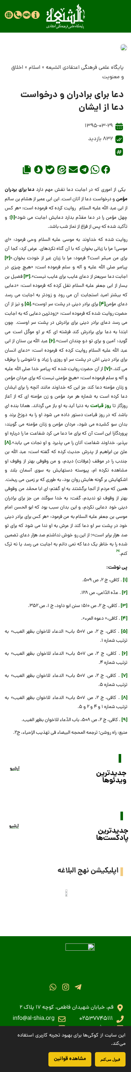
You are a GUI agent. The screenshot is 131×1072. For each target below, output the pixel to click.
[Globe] (9, 15)
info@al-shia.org (34, 1018)
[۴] (102, 304)
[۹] (124, 720)
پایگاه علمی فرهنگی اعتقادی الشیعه (85, 68)
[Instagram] (65, 987)
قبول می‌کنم (110, 1059)
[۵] (28, 304)
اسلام (34, 68)
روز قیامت (100, 406)
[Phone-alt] (18, 15)
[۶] (52, 341)
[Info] (35, 15)
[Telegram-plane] (78, 987)
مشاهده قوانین (70, 1059)
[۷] (107, 369)
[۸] (8, 443)
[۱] (13, 218)
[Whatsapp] (53, 987)
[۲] (7, 258)
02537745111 (96, 1018)
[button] (105, 169)
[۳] (27, 277)
